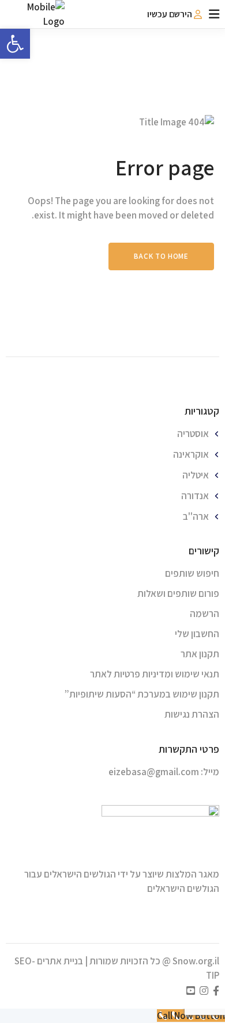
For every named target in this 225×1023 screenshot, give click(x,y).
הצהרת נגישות (191, 714)
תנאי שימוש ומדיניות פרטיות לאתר (154, 674)
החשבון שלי (197, 633)
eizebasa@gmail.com (153, 771)
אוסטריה (193, 433)
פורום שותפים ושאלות (178, 593)
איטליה (195, 475)
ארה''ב (196, 516)
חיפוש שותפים (192, 573)
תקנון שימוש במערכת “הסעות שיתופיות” (142, 694)
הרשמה (204, 613)
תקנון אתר (200, 653)
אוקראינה (191, 454)
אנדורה (195, 495)
